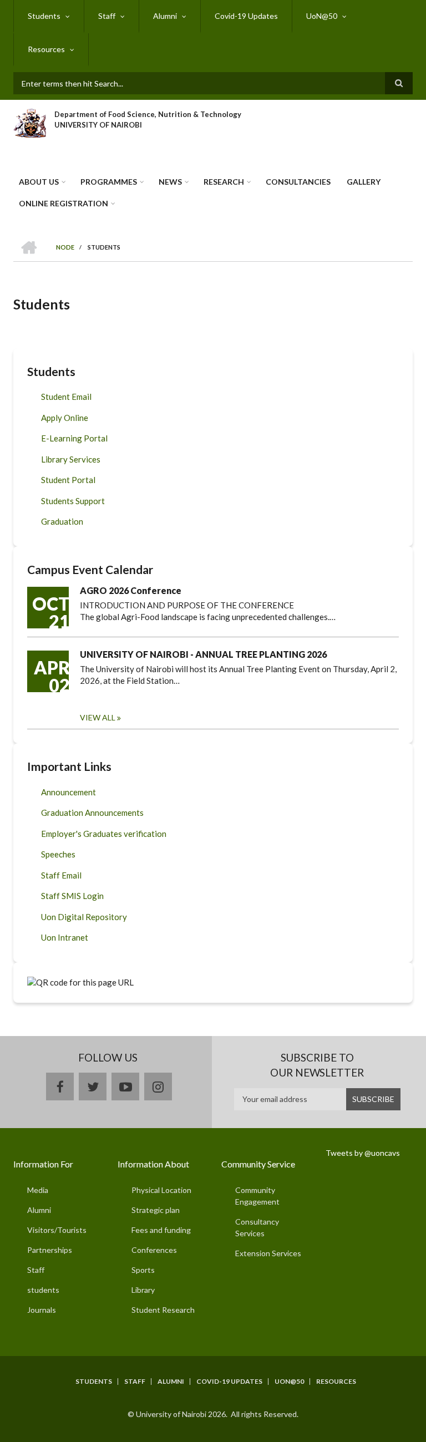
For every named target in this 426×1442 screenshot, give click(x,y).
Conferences (154, 1250)
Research (224, 181)
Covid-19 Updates (246, 16)
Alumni (165, 16)
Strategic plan (155, 1210)
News (170, 181)
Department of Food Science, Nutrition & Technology (147, 114)
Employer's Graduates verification (103, 834)
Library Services (70, 459)
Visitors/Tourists (57, 1230)
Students (44, 16)
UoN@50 (321, 16)
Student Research (163, 1309)
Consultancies (298, 181)
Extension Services (268, 1253)
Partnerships (49, 1250)
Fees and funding (161, 1230)
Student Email (66, 397)
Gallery (364, 181)
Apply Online (64, 418)
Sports (143, 1270)
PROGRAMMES (108, 181)
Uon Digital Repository (84, 917)
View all (97, 717)
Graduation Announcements (92, 813)
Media (37, 1190)
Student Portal (68, 480)
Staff (106, 16)
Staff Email (61, 875)
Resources (46, 49)
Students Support (73, 501)
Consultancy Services (257, 1227)
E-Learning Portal (74, 438)
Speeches (58, 854)
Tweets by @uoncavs (363, 1152)
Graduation (62, 521)
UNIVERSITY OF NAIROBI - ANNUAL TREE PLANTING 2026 (203, 654)
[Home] (29, 121)
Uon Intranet (64, 937)
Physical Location (161, 1190)
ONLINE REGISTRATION (63, 203)
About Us (39, 181)
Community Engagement (257, 1195)
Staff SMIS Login (72, 896)
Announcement (68, 792)
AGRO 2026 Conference (130, 590)
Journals (41, 1309)
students (43, 1289)
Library (143, 1289)
